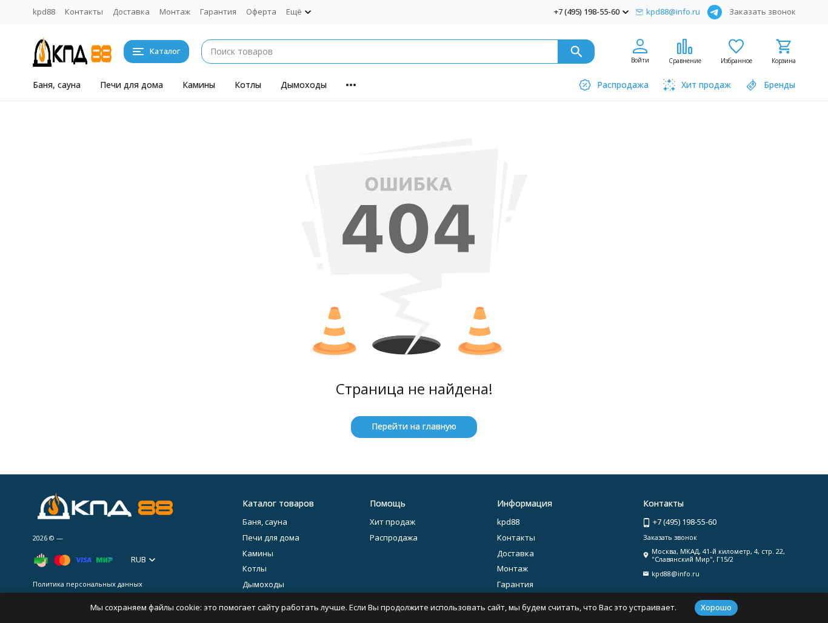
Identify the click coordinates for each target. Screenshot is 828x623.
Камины (198, 84)
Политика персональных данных (87, 583)
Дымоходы (304, 84)
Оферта (261, 11)
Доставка (131, 11)
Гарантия (218, 11)
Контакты (84, 11)
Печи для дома (131, 84)
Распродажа (394, 537)
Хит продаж (392, 521)
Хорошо (716, 607)
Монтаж (174, 11)
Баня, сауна (57, 84)
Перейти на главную (414, 426)
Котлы (248, 84)
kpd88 (44, 11)
